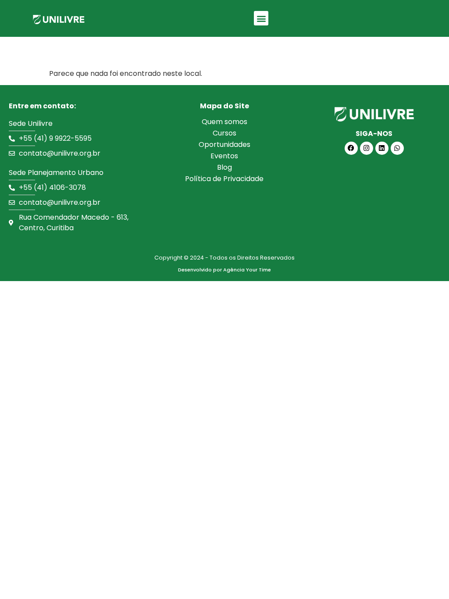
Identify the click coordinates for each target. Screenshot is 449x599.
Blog (224, 167)
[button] (261, 18)
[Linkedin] (381, 148)
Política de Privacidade (224, 179)
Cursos (224, 133)
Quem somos (224, 122)
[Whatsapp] (397, 148)
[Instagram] (366, 148)
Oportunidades (224, 144)
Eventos (224, 156)
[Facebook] (351, 148)
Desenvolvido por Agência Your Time (224, 269)
